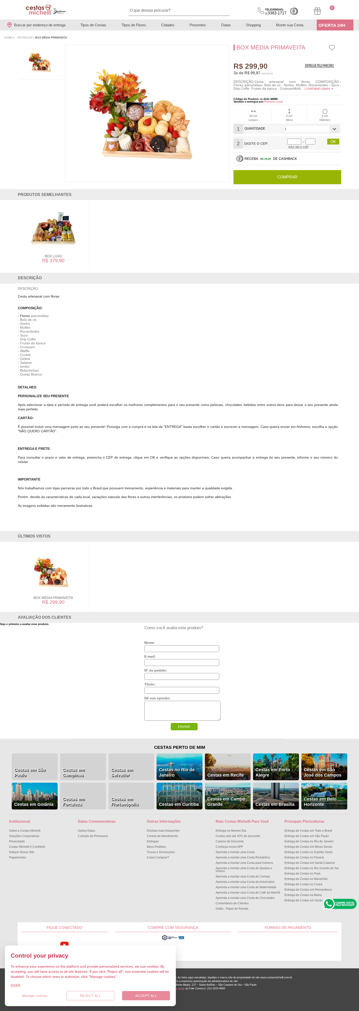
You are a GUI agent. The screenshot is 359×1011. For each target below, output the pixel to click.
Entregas (24, 37)
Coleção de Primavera (93, 836)
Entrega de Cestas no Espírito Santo (309, 852)
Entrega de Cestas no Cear (303, 884)
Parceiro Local (273, 101)
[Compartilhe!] (339, 49)
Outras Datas (86, 830)
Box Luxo (53, 256)
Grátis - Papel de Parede (232, 908)
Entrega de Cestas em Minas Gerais (308, 846)
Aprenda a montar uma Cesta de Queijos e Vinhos (244, 870)
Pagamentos (17, 857)
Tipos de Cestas (93, 25)
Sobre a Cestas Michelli (25, 830)
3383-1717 (275, 11)
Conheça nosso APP (229, 846)
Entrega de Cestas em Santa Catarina (310, 863)
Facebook (35, 944)
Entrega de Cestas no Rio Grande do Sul (312, 868)
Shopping (253, 25)
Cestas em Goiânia (33, 804)
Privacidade (17, 841)
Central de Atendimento (162, 836)
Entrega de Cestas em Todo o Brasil (308, 830)
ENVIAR (184, 727)
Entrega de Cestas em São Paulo (307, 836)
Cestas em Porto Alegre (272, 772)
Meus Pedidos (156, 846)
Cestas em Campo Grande (226, 802)
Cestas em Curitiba (179, 804)
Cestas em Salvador (122, 772)
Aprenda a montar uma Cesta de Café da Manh (248, 892)
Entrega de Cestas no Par (302, 873)
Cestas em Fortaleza (73, 802)
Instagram (94, 944)
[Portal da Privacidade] (173, 939)
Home (8, 37)
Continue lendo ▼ (320, 88)
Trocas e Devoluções (161, 852)
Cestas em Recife (225, 775)
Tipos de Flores (134, 25)
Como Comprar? (158, 857)
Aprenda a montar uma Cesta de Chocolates (245, 898)
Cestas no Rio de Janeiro (177, 772)
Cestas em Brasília (275, 804)
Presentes (198, 25)
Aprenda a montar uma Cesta (235, 852)
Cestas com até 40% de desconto (238, 836)
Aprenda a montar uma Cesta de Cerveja (243, 876)
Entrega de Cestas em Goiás (304, 900)
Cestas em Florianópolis (124, 802)
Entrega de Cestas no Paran (304, 857)
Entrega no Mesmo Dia (231, 830)
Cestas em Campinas (73, 772)
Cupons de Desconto (230, 841)
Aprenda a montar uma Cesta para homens (244, 863)
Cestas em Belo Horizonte (320, 802)
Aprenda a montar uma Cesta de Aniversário (245, 882)
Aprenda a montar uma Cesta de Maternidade (246, 887)
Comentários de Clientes (232, 903)
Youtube (64, 944)
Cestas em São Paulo (29, 772)
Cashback (294, 11)
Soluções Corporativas (24, 836)
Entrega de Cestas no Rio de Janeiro (309, 841)
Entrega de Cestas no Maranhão (306, 879)
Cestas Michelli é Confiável (27, 846)
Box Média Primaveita (53, 598)
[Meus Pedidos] (317, 11)
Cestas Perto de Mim (179, 747)
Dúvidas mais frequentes (163, 830)
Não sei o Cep (298, 146)
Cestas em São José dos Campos (322, 772)
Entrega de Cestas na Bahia (303, 895)
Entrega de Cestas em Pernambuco (308, 889)
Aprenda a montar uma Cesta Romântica (243, 857)
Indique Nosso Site (21, 852)
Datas (226, 25)
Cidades (167, 25)
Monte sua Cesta (289, 25)
